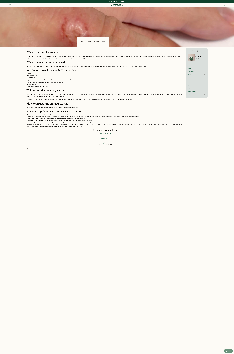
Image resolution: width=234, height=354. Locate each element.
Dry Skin (189, 74)
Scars (189, 88)
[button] (4, 4)
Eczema (189, 77)
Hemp (189, 79)
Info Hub (189, 68)
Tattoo (189, 94)
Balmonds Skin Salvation (105, 133)
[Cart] (230, 5)
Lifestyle (189, 85)
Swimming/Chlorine (192, 91)
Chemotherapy (191, 71)
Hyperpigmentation (191, 82)
